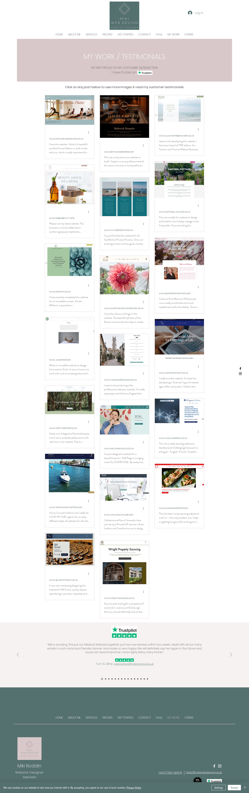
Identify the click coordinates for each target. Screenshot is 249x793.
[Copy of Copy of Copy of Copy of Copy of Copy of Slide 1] (121, 679)
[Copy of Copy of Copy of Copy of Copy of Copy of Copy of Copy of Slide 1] (128, 679)
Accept (234, 787)
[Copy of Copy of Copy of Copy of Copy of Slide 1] (118, 679)
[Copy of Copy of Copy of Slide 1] (112, 679)
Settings (218, 787)
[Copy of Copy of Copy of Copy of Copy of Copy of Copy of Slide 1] (125, 679)
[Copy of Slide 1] (105, 679)
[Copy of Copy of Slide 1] (108, 679)
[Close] (245, 787)
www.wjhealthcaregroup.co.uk (134, 664)
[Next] (231, 655)
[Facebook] (240, 368)
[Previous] (18, 655)
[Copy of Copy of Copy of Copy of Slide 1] (115, 679)
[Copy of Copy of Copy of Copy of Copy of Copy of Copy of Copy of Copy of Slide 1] (131, 679)
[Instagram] (240, 373)
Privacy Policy (134, 787)
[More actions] (90, 132)
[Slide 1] (102, 679)
